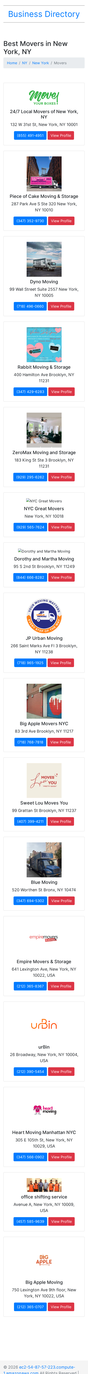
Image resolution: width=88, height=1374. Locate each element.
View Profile (61, 135)
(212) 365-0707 (30, 1307)
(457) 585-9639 (30, 1221)
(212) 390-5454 (30, 1071)
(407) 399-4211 (30, 821)
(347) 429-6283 (30, 391)
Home (12, 63)
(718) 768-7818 (30, 742)
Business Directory (44, 14)
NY (24, 63)
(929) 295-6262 (30, 477)
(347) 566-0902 (30, 1157)
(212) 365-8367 (30, 986)
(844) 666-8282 (30, 577)
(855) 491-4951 (30, 135)
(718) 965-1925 (30, 663)
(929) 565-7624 (30, 527)
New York (40, 63)
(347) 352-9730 (30, 221)
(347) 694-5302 (30, 900)
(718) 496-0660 (30, 306)
